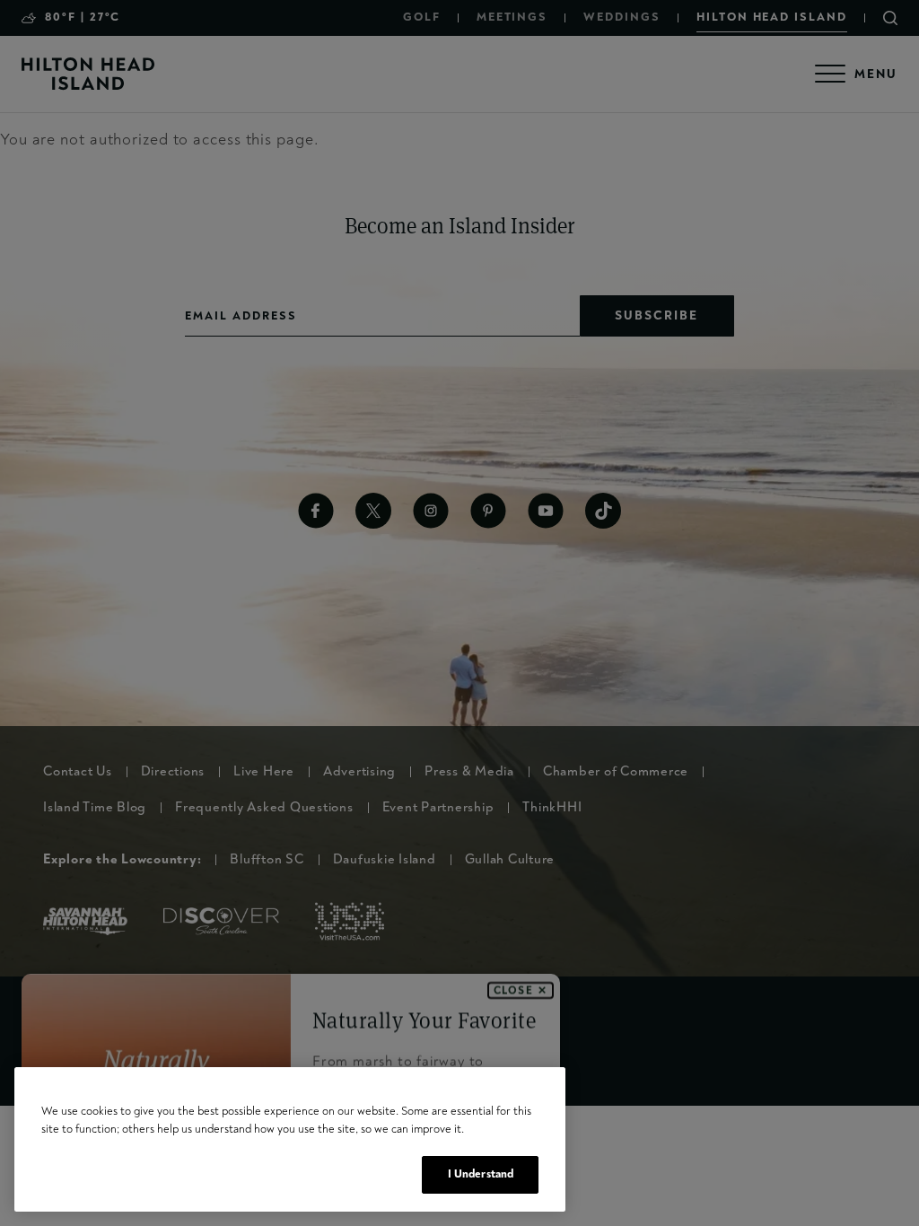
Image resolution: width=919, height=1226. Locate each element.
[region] (289, 1139)
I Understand (481, 1174)
